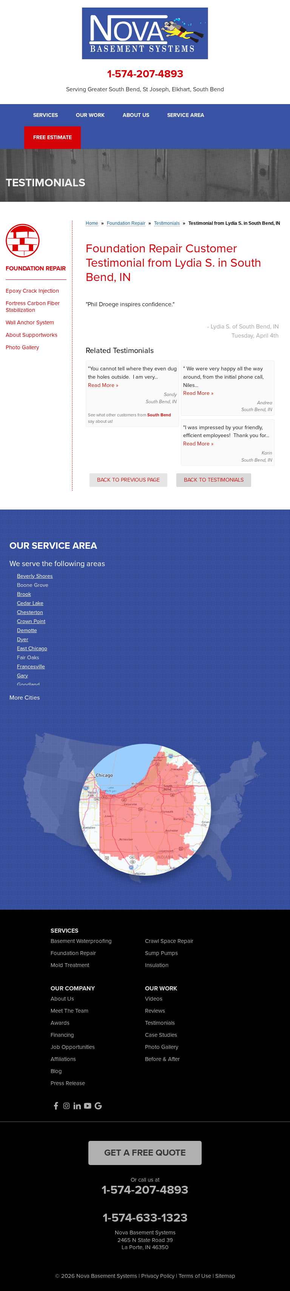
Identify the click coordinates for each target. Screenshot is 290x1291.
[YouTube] (87, 1105)
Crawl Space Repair (169, 941)
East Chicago (32, 648)
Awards (60, 1023)
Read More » (103, 385)
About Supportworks (31, 335)
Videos (153, 999)
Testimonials (160, 1023)
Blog (56, 1071)
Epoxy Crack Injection (32, 290)
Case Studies (161, 1035)
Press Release (68, 1083)
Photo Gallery (22, 347)
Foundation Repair (36, 268)
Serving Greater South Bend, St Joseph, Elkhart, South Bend (145, 89)
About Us (136, 115)
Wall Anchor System (30, 322)
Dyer (22, 639)
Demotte (27, 630)
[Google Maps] (98, 1105)
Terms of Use (195, 1276)
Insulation (156, 965)
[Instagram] (66, 1105)
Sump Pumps (161, 953)
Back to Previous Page (128, 480)
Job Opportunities (73, 1047)
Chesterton (30, 612)
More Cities (24, 697)
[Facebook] (55, 1105)
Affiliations (63, 1059)
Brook (24, 594)
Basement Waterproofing (81, 941)
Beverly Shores (35, 576)
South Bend (159, 415)
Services (45, 115)
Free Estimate (52, 137)
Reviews (155, 1011)
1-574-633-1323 (145, 1217)
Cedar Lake (30, 603)
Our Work (90, 115)
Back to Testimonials (214, 480)
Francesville (31, 667)
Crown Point (31, 621)
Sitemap (225, 1276)
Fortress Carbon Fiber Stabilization (33, 306)
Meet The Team (69, 1011)
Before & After (162, 1059)
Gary (22, 676)
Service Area (185, 115)
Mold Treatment (70, 965)
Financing (62, 1035)
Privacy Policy (157, 1276)
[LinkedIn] (77, 1105)
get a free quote (145, 1152)
